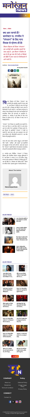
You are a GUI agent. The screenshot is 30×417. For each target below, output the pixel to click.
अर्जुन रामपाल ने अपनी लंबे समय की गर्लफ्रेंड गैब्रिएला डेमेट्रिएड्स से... (7, 290)
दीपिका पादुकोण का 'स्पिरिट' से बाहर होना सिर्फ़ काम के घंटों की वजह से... (8, 305)
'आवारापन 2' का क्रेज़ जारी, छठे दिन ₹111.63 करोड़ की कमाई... (22, 335)
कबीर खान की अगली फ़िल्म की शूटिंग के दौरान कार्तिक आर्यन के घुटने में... (21, 350)
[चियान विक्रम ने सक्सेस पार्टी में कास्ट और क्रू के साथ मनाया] (8, 240)
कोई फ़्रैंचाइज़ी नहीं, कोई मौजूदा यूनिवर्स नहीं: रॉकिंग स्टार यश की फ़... (21, 305)
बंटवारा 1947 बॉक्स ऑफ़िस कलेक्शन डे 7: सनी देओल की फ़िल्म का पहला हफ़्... (8, 320)
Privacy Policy (22, 389)
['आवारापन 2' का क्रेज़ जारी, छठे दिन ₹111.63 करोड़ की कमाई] (22, 328)
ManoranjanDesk (13, 65)
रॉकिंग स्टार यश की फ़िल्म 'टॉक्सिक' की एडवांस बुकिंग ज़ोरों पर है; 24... (21, 275)
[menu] (26, 15)
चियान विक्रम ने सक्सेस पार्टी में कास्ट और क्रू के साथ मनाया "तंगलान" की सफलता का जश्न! (22, 238)
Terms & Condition (7, 388)
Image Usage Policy (22, 385)
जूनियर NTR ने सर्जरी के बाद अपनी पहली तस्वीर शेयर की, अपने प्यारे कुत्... (8, 350)
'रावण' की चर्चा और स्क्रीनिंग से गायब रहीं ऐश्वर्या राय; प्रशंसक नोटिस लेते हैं (21, 220)
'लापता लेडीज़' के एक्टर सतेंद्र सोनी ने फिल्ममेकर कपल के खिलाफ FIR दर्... (8, 275)
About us (7, 382)
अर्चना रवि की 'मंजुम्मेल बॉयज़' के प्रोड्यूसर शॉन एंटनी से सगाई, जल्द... (22, 320)
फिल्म (4, 28)
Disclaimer (7, 385)
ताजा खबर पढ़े (15, 356)
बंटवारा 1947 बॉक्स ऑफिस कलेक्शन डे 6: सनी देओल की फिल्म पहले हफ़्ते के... (8, 335)
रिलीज (9, 28)
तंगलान (12, 194)
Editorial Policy (22, 382)
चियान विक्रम (6, 194)
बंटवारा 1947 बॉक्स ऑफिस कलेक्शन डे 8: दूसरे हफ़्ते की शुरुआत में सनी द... (22, 290)
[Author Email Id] (19, 187)
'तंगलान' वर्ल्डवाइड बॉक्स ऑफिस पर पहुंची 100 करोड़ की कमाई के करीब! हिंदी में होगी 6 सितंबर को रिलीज (21, 248)
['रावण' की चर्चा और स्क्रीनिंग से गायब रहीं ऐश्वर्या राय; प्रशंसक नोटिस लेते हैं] (8, 221)
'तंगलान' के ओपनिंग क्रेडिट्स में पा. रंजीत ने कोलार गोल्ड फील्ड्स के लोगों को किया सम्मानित (21, 230)
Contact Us (7, 397)
